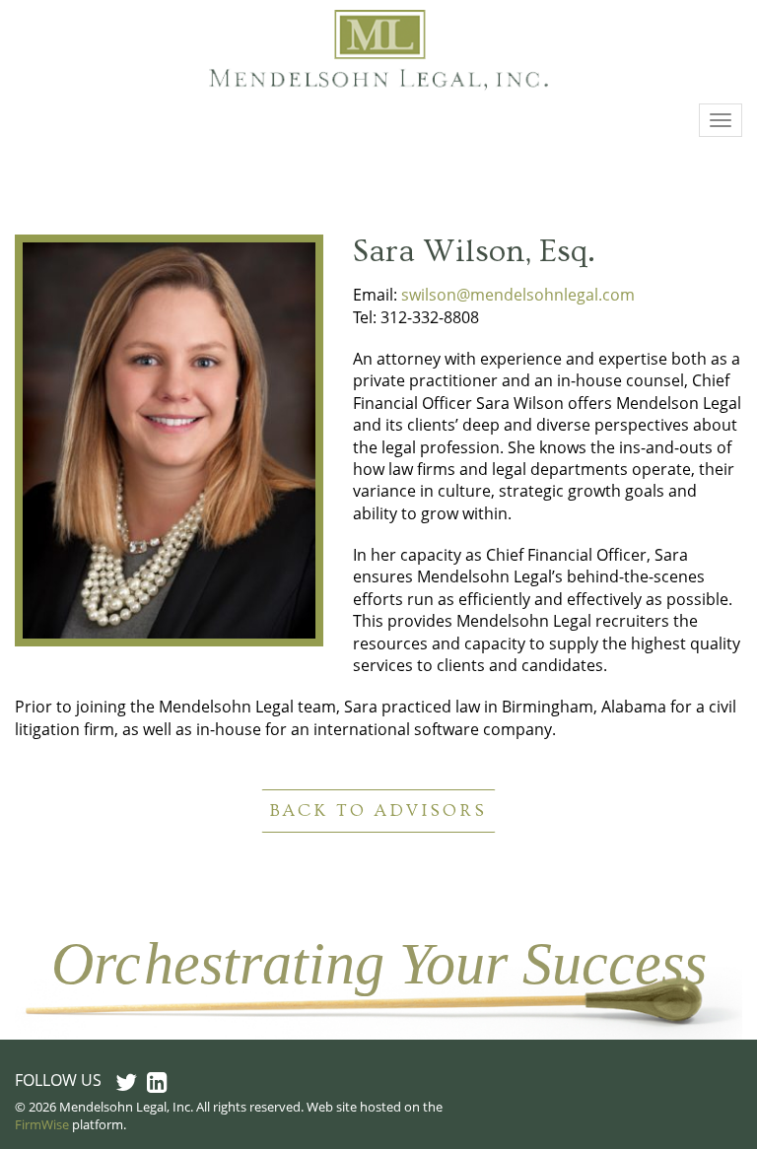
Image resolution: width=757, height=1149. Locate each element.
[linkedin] (157, 1082)
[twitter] (126, 1082)
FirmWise (42, 1124)
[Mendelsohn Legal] (379, 52)
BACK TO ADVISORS (378, 810)
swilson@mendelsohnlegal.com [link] (518, 294)
